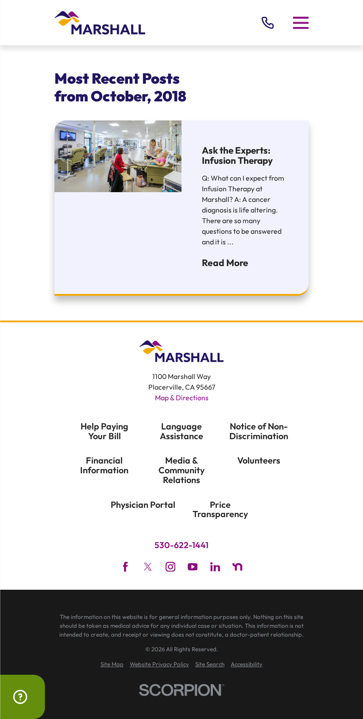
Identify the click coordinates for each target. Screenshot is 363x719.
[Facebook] (125, 567)
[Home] (99, 23)
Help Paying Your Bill (104, 431)
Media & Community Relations (181, 470)
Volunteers (258, 460)
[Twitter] (148, 567)
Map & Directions (182, 397)
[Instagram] (170, 567)
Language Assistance (181, 431)
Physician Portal (143, 504)
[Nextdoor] (237, 567)
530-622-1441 (181, 545)
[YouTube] (192, 567)
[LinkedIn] (215, 567)
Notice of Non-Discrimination (258, 431)
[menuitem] (112, 664)
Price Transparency (220, 509)
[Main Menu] (301, 22)
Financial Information (104, 465)
